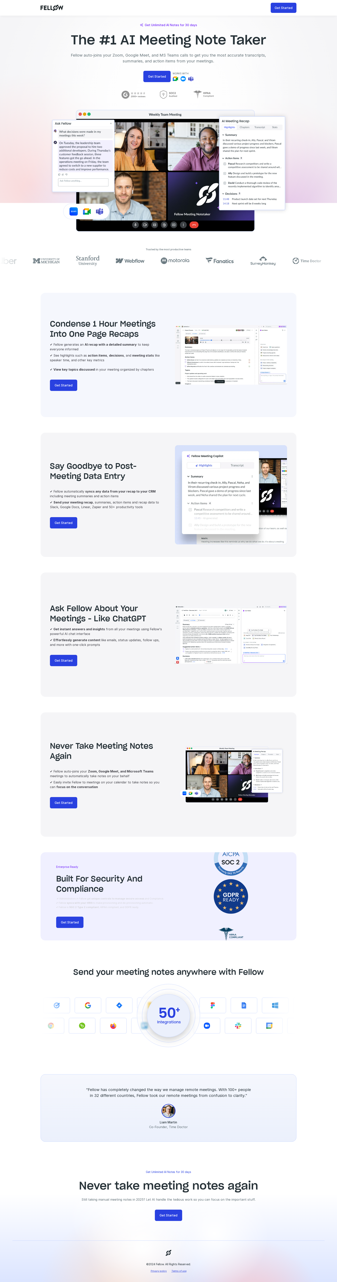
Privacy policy (159, 1271)
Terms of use (178, 1271)
